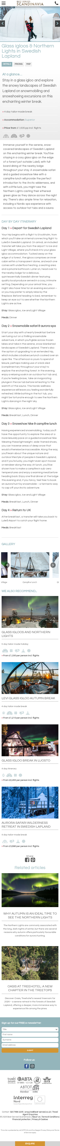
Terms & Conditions (50, 1117)
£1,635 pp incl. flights (29, 128)
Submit (30, 1050)
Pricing (19, 64)
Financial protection (21, 1119)
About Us (36, 1117)
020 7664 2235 (16, 1112)
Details (7, 64)
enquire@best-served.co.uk (38, 1112)
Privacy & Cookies (40, 1119)
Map (28, 64)
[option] (30, 23)
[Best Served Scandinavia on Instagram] (32, 1066)
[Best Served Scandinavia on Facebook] (26, 1066)
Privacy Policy (46, 1130)
